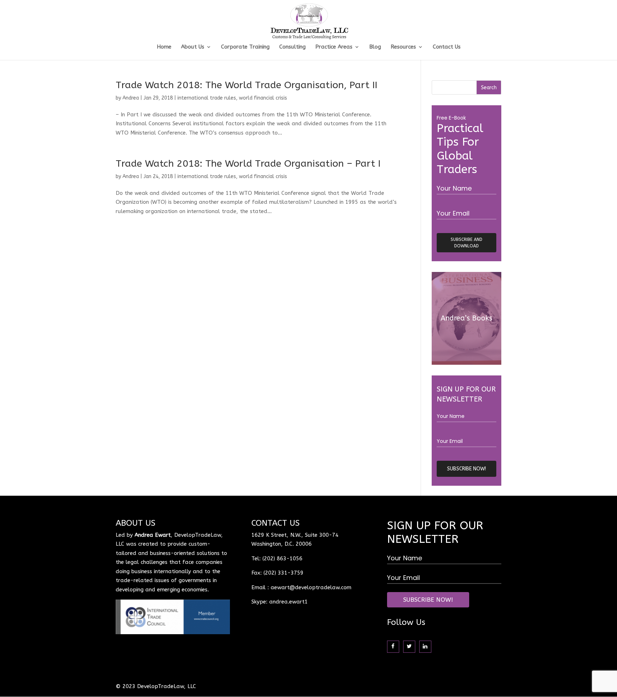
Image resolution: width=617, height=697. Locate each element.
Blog (375, 47)
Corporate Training (245, 47)
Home (164, 47)
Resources (403, 47)
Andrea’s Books (466, 318)
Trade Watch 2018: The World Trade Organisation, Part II (246, 85)
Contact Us (447, 47)
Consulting (292, 47)
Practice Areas (333, 47)
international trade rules (206, 98)
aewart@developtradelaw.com (311, 587)
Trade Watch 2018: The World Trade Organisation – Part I (248, 163)
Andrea (130, 98)
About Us (192, 47)
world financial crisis (263, 98)
